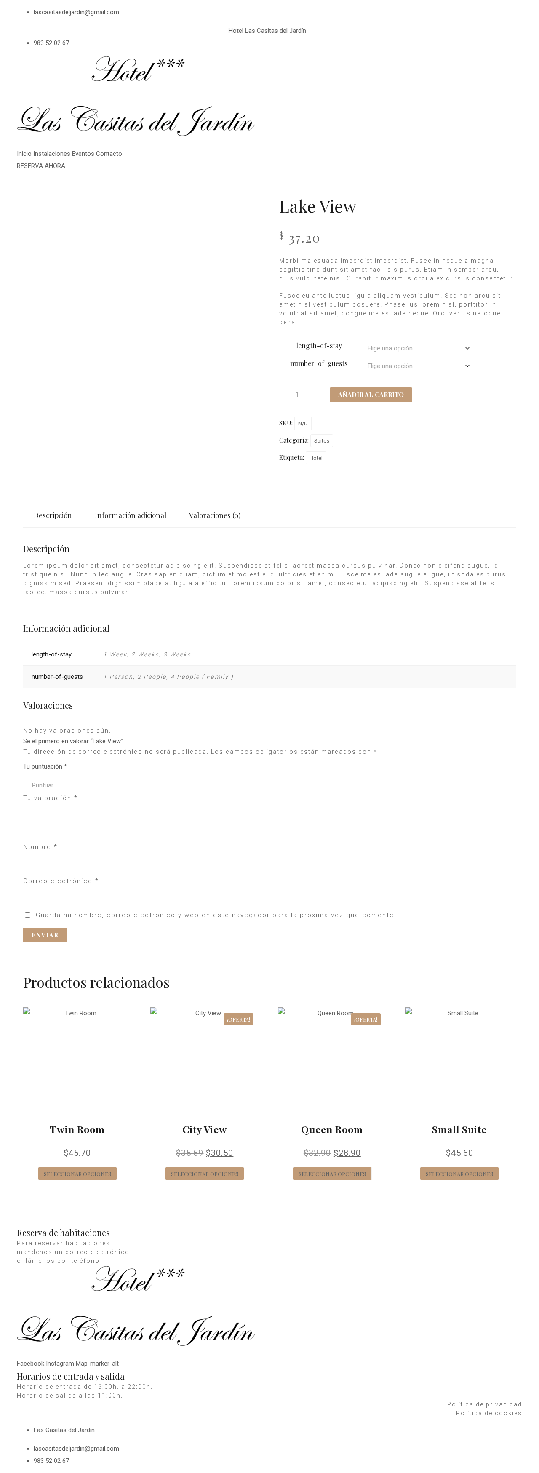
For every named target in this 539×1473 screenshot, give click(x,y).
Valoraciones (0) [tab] (214, 515)
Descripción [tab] (53, 515)
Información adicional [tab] (130, 515)
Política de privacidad (484, 1404)
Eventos (83, 153)
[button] (41, 166)
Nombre (40, 847)
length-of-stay (319, 345)
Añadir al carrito (371, 394)
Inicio (24, 153)
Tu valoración (50, 798)
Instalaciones (51, 153)
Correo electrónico (61, 881)
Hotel (316, 458)
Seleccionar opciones (77, 1173)
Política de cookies (489, 1413)
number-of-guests (318, 363)
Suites (321, 441)
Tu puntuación (45, 766)
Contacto (109, 153)
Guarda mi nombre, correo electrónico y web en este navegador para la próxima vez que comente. (216, 915)
